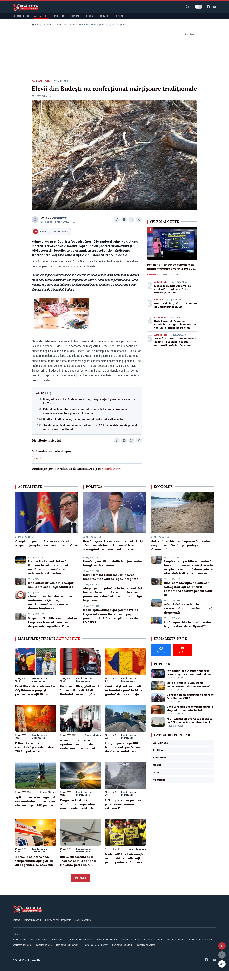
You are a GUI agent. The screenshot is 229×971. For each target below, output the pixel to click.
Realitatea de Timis (130, 939)
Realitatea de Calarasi (153, 939)
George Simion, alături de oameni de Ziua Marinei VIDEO (175, 305)
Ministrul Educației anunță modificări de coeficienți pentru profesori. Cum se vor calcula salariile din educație (125, 862)
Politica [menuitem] (59, 16)
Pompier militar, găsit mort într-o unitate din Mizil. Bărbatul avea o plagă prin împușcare (79, 692)
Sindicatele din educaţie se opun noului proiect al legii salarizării (84, 419)
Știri (49, 24)
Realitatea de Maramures (39, 679)
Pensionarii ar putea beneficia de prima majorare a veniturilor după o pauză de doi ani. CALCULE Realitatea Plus (171, 271)
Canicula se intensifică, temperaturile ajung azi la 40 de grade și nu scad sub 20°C (34, 863)
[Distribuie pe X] (139, 220)
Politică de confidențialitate (58, 920)
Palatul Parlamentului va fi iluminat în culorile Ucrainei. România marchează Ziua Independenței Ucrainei (85, 411)
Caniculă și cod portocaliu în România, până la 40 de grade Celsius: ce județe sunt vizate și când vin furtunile (124, 694)
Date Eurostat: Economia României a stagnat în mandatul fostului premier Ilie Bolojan (175, 324)
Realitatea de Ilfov (176, 939)
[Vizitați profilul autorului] (35, 219)
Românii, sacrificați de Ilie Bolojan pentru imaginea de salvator (112, 563)
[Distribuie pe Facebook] (124, 220)
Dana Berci (59, 218)
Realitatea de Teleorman (81, 939)
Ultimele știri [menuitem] (21, 16)
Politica (158, 299)
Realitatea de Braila (22, 945)
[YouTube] (214, 7)
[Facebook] (208, 7)
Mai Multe (80, 877)
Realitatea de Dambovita (200, 939)
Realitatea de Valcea (145, 945)
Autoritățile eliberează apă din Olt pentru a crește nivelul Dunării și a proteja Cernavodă (182, 545)
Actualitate (62, 24)
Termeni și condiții (32, 920)
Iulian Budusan (137, 849)
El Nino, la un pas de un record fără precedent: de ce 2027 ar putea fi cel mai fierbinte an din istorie (35, 749)
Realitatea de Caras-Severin (95, 945)
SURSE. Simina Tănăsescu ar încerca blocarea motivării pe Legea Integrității (111, 577)
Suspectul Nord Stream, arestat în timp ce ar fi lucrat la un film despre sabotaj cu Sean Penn (52, 622)
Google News (111, 469)
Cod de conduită (83, 920)
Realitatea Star (59, 939)
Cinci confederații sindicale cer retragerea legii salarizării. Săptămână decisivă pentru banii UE (188, 589)
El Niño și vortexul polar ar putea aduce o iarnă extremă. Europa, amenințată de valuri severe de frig (125, 808)
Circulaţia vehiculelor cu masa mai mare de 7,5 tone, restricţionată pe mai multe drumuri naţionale (89, 427)
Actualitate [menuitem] (41, 16)
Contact (16, 920)
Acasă (38, 24)
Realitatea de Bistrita (107, 939)
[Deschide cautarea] (187, 6)
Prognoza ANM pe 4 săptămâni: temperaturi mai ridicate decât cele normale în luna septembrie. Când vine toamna (80, 808)
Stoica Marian (93, 735)
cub (36, 458)
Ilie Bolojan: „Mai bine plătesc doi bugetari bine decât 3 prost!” (187, 624)
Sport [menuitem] (119, 16)
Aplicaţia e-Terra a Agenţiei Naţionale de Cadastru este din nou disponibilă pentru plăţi (35, 803)
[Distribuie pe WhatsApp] (131, 220)
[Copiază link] (117, 220)
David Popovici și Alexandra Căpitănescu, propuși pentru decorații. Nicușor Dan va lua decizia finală (35, 692)
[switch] (198, 7)
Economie (153, 274)
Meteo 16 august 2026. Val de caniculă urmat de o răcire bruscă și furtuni (172, 289)
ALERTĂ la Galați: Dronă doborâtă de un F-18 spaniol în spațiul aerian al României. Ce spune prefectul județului (175, 343)
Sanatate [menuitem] (105, 16)
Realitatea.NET (19, 939)
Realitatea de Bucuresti (67, 945)
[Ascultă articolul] (222, 946)
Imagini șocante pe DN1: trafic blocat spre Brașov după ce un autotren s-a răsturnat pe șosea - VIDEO (124, 749)
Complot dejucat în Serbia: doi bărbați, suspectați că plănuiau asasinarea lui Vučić (89, 401)
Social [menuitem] (90, 16)
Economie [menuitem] (75, 16)
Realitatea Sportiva (39, 939)
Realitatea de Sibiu (43, 945)
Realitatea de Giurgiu (122, 945)
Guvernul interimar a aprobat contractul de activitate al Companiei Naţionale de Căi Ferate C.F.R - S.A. (77, 748)
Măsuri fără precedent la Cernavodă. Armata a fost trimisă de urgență (188, 609)
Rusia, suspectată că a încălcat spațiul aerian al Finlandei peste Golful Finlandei (78, 863)
